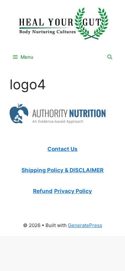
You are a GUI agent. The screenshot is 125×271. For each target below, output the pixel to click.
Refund (43, 191)
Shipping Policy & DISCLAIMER (62, 170)
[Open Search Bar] (110, 57)
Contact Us (62, 149)
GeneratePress (85, 225)
